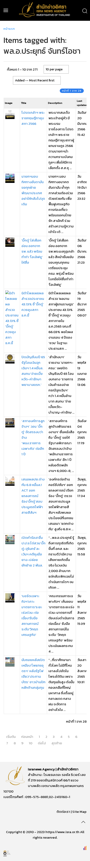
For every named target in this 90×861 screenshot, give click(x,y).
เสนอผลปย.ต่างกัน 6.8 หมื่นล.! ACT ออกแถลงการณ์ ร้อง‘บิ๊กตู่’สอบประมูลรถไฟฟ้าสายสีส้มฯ (33, 496)
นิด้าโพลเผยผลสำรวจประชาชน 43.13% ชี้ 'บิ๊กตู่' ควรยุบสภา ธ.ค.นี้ (32, 304)
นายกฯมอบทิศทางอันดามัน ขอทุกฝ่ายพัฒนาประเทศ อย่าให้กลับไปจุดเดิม (33, 190)
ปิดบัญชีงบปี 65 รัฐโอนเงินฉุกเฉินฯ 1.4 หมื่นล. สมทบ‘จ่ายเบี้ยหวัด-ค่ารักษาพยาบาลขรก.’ (33, 370)
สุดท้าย (56, 743)
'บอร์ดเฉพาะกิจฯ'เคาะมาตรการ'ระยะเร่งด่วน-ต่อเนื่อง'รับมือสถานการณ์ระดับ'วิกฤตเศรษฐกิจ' (31, 615)
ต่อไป (42, 743)
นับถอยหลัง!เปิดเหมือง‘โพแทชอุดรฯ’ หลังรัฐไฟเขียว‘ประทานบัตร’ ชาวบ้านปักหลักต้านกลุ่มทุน (33, 673)
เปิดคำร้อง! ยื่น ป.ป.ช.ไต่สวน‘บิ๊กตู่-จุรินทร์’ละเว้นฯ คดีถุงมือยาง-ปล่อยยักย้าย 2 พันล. (33, 551)
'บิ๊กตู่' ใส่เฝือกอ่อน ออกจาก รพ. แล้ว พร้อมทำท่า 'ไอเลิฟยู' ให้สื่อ (31, 251)
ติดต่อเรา (63, 811)
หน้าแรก (9, 29)
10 (30, 743)
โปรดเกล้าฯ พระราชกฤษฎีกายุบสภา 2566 (33, 118)
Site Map (79, 811)
